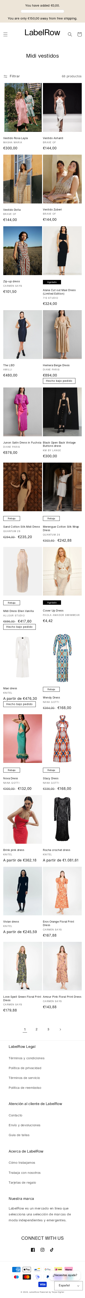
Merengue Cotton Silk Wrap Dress (61, 528)
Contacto (15, 1115)
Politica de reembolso (25, 1087)
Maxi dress (10, 688)
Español (64, 1285)
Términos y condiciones (26, 1058)
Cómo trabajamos (22, 1162)
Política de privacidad (25, 1068)
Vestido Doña (11, 210)
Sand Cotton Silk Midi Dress (21, 526)
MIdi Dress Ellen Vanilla (18, 611)
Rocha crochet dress (56, 850)
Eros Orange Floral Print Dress (58, 923)
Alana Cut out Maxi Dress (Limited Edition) (59, 292)
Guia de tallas (19, 1135)
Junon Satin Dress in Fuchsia (22, 442)
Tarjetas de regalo (22, 1182)
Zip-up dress (11, 281)
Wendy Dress (51, 697)
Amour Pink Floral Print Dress (62, 997)
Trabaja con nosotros (25, 1172)
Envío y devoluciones (25, 1125)
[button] (5, 34)
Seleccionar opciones (23, 127)
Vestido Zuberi (52, 209)
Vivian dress (11, 921)
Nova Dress (10, 778)
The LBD (8, 365)
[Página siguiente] (60, 1029)
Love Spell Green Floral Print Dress (22, 999)
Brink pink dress (13, 850)
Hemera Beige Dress (56, 365)
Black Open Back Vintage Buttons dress (59, 444)
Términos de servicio (24, 1078)
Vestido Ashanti (53, 138)
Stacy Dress (51, 778)
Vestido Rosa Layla (15, 138)
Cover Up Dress (53, 610)
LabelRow (34, 1292)
